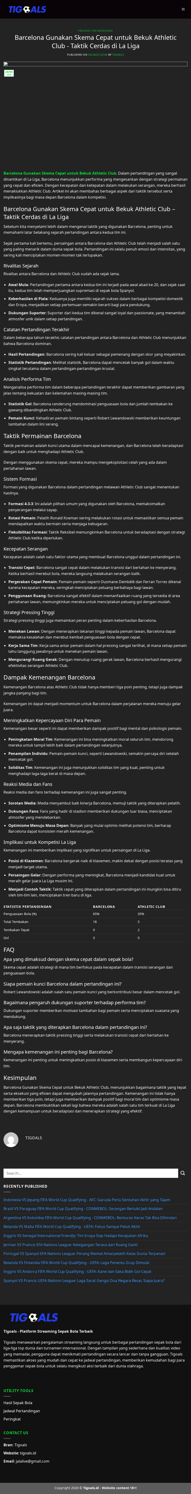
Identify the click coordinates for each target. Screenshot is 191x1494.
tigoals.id (28, 1453)
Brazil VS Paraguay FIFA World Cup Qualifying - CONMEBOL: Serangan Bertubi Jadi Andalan (83, 1208)
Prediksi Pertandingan (95, 30)
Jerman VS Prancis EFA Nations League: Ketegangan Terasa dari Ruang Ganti (70, 1244)
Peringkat (12, 1419)
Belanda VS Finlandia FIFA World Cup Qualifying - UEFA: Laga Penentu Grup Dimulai (76, 1262)
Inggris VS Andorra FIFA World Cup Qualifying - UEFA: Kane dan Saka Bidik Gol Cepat (77, 1271)
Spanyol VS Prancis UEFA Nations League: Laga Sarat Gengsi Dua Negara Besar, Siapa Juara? (83, 1280)
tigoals (118, 54)
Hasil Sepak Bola (17, 1402)
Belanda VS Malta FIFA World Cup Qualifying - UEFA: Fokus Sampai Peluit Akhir (71, 1226)
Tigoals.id (91, 1488)
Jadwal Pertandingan (21, 1410)
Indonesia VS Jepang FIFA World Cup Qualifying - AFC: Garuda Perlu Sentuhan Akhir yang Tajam (86, 1199)
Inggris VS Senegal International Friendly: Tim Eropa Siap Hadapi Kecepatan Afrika (75, 1235)
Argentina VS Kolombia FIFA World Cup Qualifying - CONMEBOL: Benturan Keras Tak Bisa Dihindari (90, 1217)
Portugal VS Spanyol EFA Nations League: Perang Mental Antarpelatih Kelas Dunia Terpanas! (84, 1253)
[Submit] (183, 1173)
